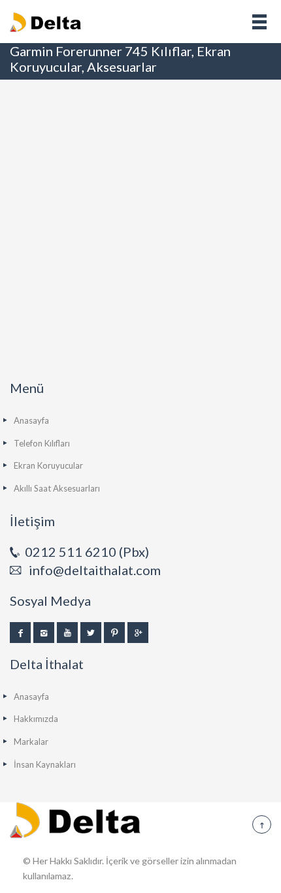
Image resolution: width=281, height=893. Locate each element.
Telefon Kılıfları (42, 443)
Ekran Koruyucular (48, 465)
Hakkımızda (36, 718)
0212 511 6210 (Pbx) (87, 551)
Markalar (31, 741)
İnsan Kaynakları (45, 764)
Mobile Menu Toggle (259, 21)
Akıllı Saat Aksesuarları (57, 488)
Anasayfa (31, 420)
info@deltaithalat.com (95, 570)
